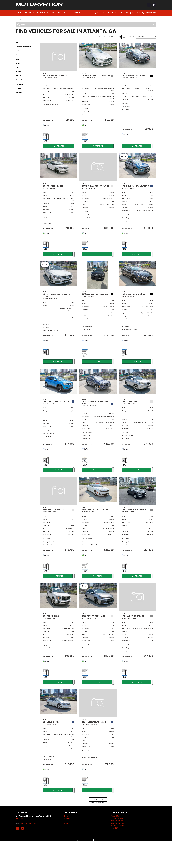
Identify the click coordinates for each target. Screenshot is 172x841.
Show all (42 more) (97, 803)
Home (19, 13)
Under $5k (115, 816)
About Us (60, 13)
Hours (35, 823)
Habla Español (74, 13)
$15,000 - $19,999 (117, 823)
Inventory (67, 818)
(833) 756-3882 (25, 823)
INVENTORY (29, 13)
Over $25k (114, 828)
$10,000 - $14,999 (117, 821)
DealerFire (80, 836)
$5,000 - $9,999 (117, 818)
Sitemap (96, 840)
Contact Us (67, 823)
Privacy (91, 840)
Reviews (50, 13)
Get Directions (21, 818)
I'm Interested (58, 146)
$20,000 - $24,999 (117, 826)
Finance (66, 821)
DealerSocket (94, 836)
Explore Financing (152, 146)
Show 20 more (98, 799)
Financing (40, 13)
